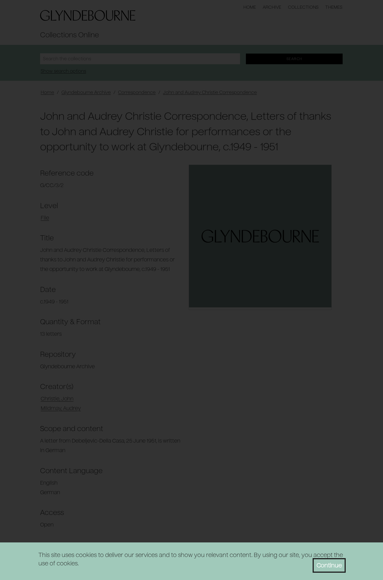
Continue (329, 565)
